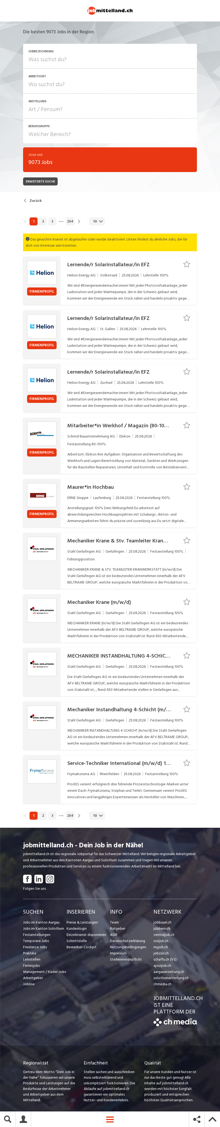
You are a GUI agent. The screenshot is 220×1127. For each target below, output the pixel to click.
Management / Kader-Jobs (44, 972)
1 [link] (33, 221)
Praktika (29, 953)
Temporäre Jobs (36, 941)
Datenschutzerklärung (127, 941)
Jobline (29, 984)
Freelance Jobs (35, 947)
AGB (113, 935)
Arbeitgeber (33, 978)
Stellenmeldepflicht (126, 959)
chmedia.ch (162, 984)
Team (114, 922)
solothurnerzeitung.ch (171, 978)
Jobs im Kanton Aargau (41, 922)
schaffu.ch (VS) (165, 959)
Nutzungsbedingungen (128, 947)
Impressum (118, 953)
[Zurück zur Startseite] (175, 1025)
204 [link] (70, 221)
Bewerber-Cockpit (82, 947)
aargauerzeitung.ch (168, 972)
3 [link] (52, 221)
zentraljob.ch (163, 935)
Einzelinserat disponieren (86, 935)
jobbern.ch (161, 928)
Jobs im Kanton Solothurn (43, 928)
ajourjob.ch (162, 965)
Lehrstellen (32, 959)
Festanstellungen (36, 935)
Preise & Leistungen (82, 922)
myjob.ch (160, 947)
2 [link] (43, 221)
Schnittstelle (77, 941)
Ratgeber (117, 928)
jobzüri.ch (161, 953)
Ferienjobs (31, 965)
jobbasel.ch (162, 922)
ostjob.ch (160, 941)
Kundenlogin (77, 928)
